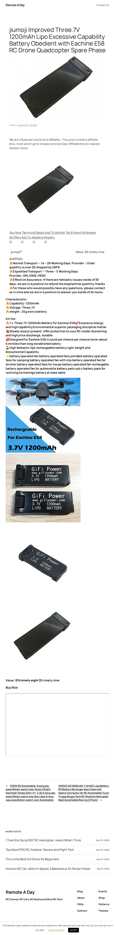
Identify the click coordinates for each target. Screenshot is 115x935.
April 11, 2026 (102, 859)
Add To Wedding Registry (38, 237)
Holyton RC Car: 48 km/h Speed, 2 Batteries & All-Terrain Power (48, 868)
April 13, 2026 (102, 849)
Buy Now (15, 233)
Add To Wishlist (55, 233)
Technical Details (33, 233)
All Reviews (89, 233)
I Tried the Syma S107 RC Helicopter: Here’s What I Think (43, 840)
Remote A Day (15, 5)
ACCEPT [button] (73, 930)
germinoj (23, 125)
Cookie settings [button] (56, 930)
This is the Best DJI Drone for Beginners (32, 859)
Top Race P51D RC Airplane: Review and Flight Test (40, 849)
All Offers (15, 237)
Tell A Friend (73, 233)
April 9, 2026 (103, 868)
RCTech (33, 125)
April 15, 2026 (102, 840)
